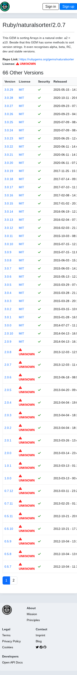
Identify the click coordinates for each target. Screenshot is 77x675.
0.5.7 (7, 566)
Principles (33, 620)
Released (60, 81)
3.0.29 (8, 89)
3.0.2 (7, 309)
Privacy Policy (11, 641)
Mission (32, 614)
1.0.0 (7, 478)
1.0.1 (7, 465)
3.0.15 (8, 203)
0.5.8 (7, 554)
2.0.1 (7, 440)
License (24, 81)
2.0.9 (7, 341)
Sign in (50, 6)
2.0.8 (7, 352)
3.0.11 (8, 236)
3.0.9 (7, 252)
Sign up (68, 6)
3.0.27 (8, 106)
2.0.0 (7, 453)
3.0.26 (8, 114)
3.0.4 (7, 293)
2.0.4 (7, 402)
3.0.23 (8, 138)
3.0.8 (7, 260)
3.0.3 (7, 301)
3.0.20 (8, 162)
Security (44, 81)
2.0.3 (7, 415)
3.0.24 (8, 130)
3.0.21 (8, 154)
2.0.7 (7, 364)
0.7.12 (8, 491)
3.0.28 (8, 97)
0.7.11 (8, 503)
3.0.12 (8, 227)
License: (9, 63)
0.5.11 (8, 516)
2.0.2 (7, 427)
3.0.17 (8, 187)
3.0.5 (7, 284)
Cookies (7, 647)
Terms (6, 635)
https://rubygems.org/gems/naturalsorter (46, 59)
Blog (39, 641)
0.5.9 (7, 541)
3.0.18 (8, 179)
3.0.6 (7, 276)
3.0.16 (8, 195)
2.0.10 (8, 333)
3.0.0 (7, 325)
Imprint (40, 635)
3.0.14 (8, 211)
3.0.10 (8, 244)
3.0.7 (7, 268)
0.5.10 (8, 528)
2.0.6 (7, 377)
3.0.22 (8, 146)
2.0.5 (7, 390)
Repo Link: (11, 59)
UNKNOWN (27, 63)
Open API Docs (12, 662)
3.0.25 (8, 122)
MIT (21, 89)
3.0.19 (8, 171)
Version (9, 81)
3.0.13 (8, 219)
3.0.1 (7, 317)
